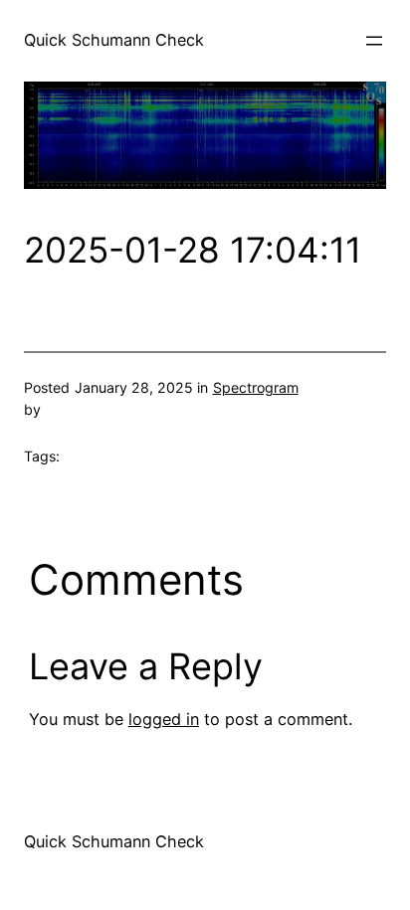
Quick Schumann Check (114, 40)
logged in (163, 719)
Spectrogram (256, 387)
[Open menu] (374, 41)
